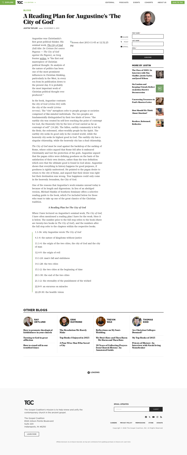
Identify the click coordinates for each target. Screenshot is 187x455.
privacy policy (126, 423)
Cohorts (149, 2)
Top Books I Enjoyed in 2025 (74, 338)
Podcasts (123, 2)
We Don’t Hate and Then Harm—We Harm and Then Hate (111, 339)
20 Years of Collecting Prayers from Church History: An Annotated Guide (111, 347)
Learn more (127, 442)
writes (43, 58)
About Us (162, 2)
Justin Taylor (30, 28)
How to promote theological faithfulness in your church (37, 331)
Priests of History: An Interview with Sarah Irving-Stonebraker (147, 345)
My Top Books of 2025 (143, 338)
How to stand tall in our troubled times (35, 346)
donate (160, 423)
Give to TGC (178, 2)
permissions (140, 423)
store (151, 423)
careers (113, 423)
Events (136, 2)
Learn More (31, 434)
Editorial (109, 2)
